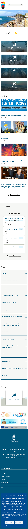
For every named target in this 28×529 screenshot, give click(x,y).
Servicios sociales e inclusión (9, 302)
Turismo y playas (6, 310)
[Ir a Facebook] (8, 493)
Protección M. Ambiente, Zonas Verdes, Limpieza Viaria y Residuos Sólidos (12, 324)
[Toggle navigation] (25, 5)
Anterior (1, 18)
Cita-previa (3, 471)
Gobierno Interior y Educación (9, 280)
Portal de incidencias (14, 74)
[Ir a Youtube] (20, 493)
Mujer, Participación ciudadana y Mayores (12, 368)
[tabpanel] (14, 20)
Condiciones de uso (11, 526)
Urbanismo (4, 288)
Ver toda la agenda (15, 256)
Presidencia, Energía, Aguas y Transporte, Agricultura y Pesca (12, 317)
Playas (14, 87)
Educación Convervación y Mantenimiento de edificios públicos (12, 346)
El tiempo (3, 488)
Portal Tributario (5, 473)
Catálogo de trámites (14, 47)
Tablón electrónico (5, 476)
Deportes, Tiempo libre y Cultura (10, 295)
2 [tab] (15, 26)
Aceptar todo (18, 522)
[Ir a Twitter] (12, 493)
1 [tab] (13, 26)
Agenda (3, 479)
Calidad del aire (4, 482)
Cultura (4, 354)
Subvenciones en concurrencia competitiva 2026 (13, 115)
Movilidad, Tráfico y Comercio (9, 332)
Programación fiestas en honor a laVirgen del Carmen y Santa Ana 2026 (13, 160)
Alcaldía (4, 273)
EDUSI (2, 485)
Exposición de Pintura (11, 229)
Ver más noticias (15, 195)
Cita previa (14, 61)
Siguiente (26, 18)
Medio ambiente (6, 361)
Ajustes (20, 526)
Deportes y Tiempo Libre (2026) (14, 218)
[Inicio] (4, 5)
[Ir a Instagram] (16, 493)
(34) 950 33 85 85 (10, 458)
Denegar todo (9, 522)
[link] (14, 46)
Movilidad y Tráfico (6, 376)
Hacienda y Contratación (8, 339)
